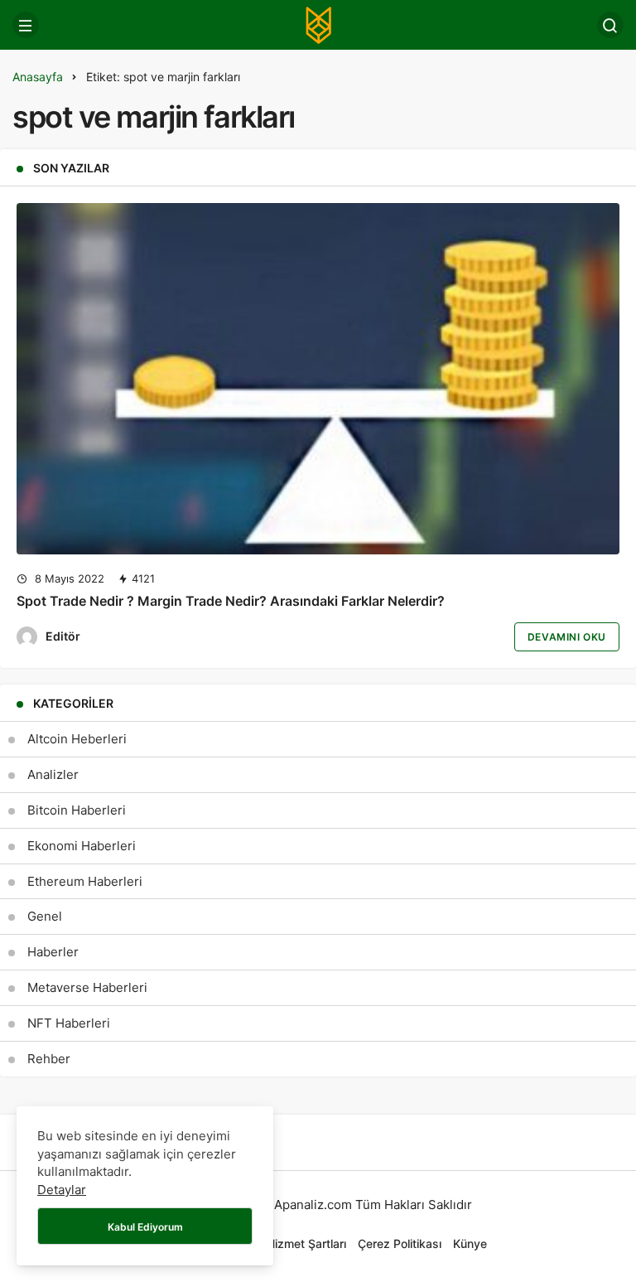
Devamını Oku (567, 637)
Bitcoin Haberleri (76, 810)
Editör (63, 636)
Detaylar (61, 1189)
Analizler (53, 774)
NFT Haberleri (68, 1023)
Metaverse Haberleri (87, 987)
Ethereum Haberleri (84, 881)
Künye (470, 1243)
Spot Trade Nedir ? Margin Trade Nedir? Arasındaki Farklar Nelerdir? (231, 601)
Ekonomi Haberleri (81, 846)
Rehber (48, 1059)
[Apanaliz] (318, 23)
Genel (44, 916)
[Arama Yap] (610, 25)
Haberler (53, 952)
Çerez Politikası (399, 1243)
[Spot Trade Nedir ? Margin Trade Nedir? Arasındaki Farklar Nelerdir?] (318, 378)
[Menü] (25, 25)
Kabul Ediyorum (145, 1227)
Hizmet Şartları (306, 1243)
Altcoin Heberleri (77, 739)
